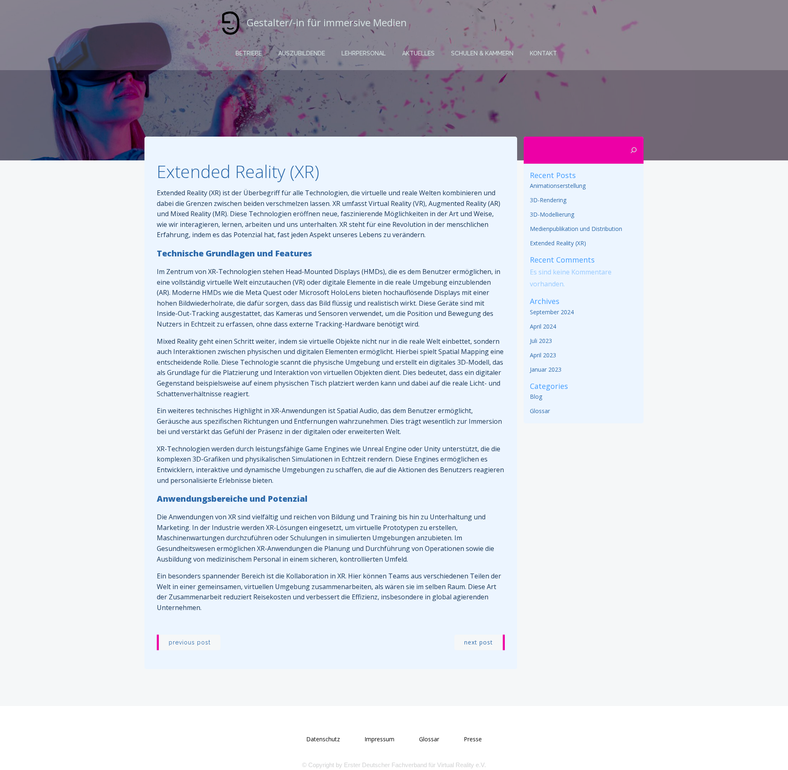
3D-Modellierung (552, 214)
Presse (473, 739)
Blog (536, 396)
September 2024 (552, 312)
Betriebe (249, 53)
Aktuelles (418, 53)
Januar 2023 (545, 369)
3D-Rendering (548, 200)
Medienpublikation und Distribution (576, 229)
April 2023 (543, 355)
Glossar (540, 411)
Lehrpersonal (363, 53)
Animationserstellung (558, 186)
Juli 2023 (541, 341)
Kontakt (543, 53)
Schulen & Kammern (482, 53)
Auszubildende (301, 53)
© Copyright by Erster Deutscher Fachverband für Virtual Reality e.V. (394, 764)
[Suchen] (634, 150)
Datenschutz (323, 739)
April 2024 (543, 326)
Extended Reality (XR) (558, 243)
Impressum (379, 739)
